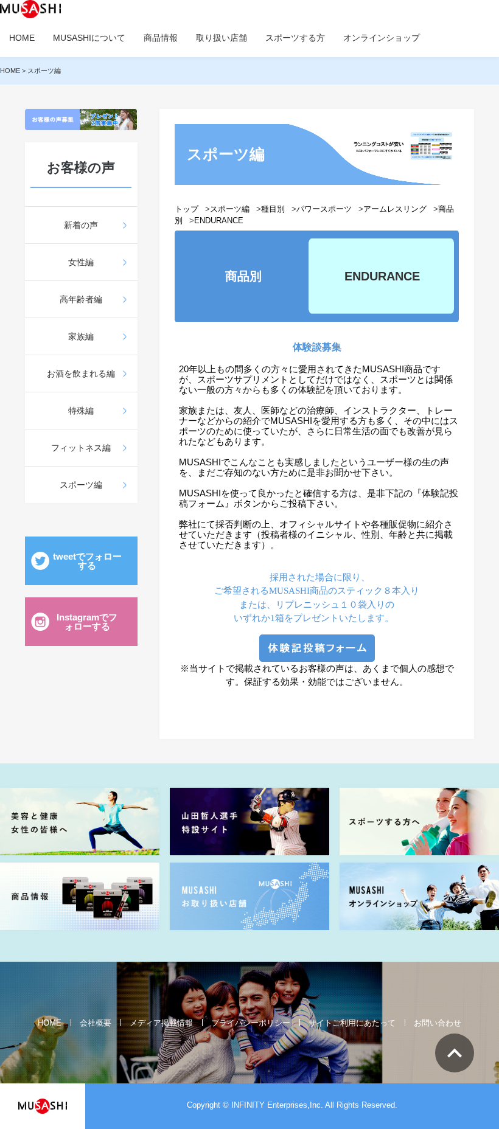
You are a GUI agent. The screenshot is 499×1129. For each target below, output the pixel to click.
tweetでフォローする (87, 561)
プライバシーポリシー (250, 1023)
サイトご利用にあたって (352, 1023)
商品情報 (161, 38)
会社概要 (95, 1023)
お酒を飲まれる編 (81, 373)
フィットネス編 (81, 448)
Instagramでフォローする (87, 621)
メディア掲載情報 (161, 1023)
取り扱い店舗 (221, 38)
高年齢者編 (81, 299)
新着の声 (81, 225)
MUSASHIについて (89, 38)
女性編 (81, 262)
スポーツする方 (295, 38)
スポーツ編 (81, 485)
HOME (22, 38)
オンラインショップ (381, 38)
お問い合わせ (437, 1023)
